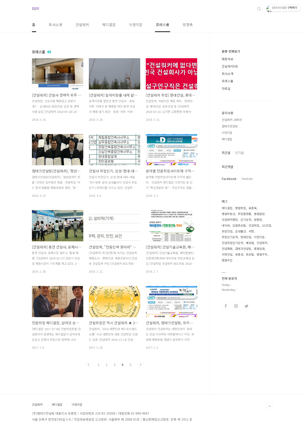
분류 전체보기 (231, 51)
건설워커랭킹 (230, 219)
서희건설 (227, 254)
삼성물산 (240, 231)
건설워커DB (230, 66)
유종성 (239, 254)
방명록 (188, 24)
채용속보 (227, 59)
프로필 (250, 254)
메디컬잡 (109, 24)
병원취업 (240, 208)
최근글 (226, 152)
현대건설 (245, 237)
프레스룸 (162, 24)
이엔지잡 (135, 24)
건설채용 (227, 248)
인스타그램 (236, 306)
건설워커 (82, 24)
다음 (140, 364)
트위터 (246, 306)
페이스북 (226, 306)
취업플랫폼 (244, 214)
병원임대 (259, 248)
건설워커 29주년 (232, 120)
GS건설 (266, 225)
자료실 (226, 88)
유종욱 (253, 208)
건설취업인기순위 (232, 243)
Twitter (247, 178)
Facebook (229, 178)
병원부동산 (228, 214)
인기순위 (245, 219)
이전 (88, 364)
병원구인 (227, 260)
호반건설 (227, 231)
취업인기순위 (230, 237)
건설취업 (254, 225)
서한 (251, 231)
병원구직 (262, 254)
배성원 (250, 243)
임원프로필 (239, 225)
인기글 (239, 152)
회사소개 (55, 24)
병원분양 (259, 214)
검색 (259, 9)
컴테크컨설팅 (230, 126)
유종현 (258, 219)
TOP (269, 406)
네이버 (226, 225)
